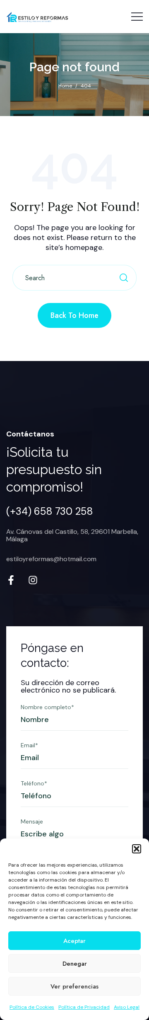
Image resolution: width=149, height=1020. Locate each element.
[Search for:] (74, 278)
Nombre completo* (47, 707)
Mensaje (32, 821)
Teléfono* (34, 783)
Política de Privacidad (84, 1007)
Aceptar (74, 940)
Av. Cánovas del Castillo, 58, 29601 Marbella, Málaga (72, 535)
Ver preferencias (74, 986)
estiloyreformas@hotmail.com (51, 559)
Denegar (74, 963)
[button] (136, 849)
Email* (29, 745)
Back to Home (74, 315)
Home (65, 85)
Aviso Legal (126, 1007)
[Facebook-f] (11, 580)
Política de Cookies (32, 1007)
